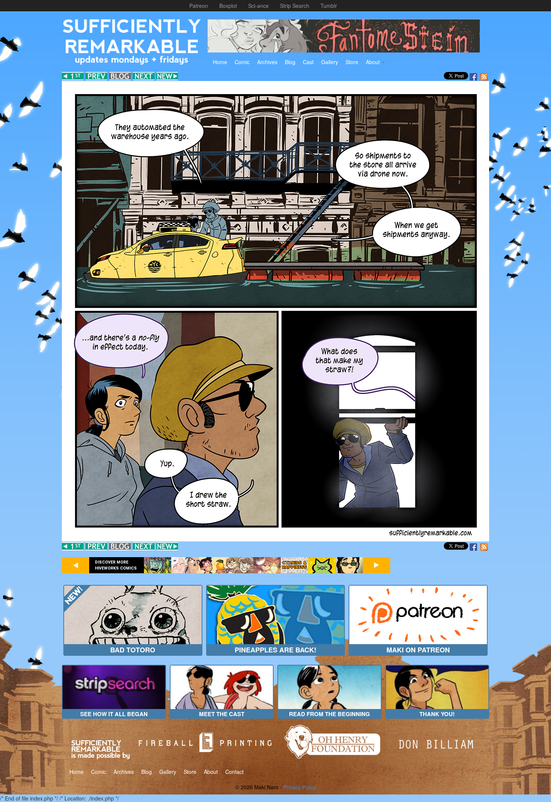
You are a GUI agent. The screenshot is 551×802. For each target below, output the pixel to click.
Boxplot (228, 5)
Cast (308, 62)
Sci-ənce (258, 5)
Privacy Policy (299, 787)
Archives (267, 62)
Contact (234, 771)
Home (220, 62)
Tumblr (328, 5)
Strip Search (294, 5)
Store (352, 62)
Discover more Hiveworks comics (116, 565)
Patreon (198, 5)
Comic (242, 62)
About (373, 62)
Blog (290, 62)
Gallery (329, 62)
